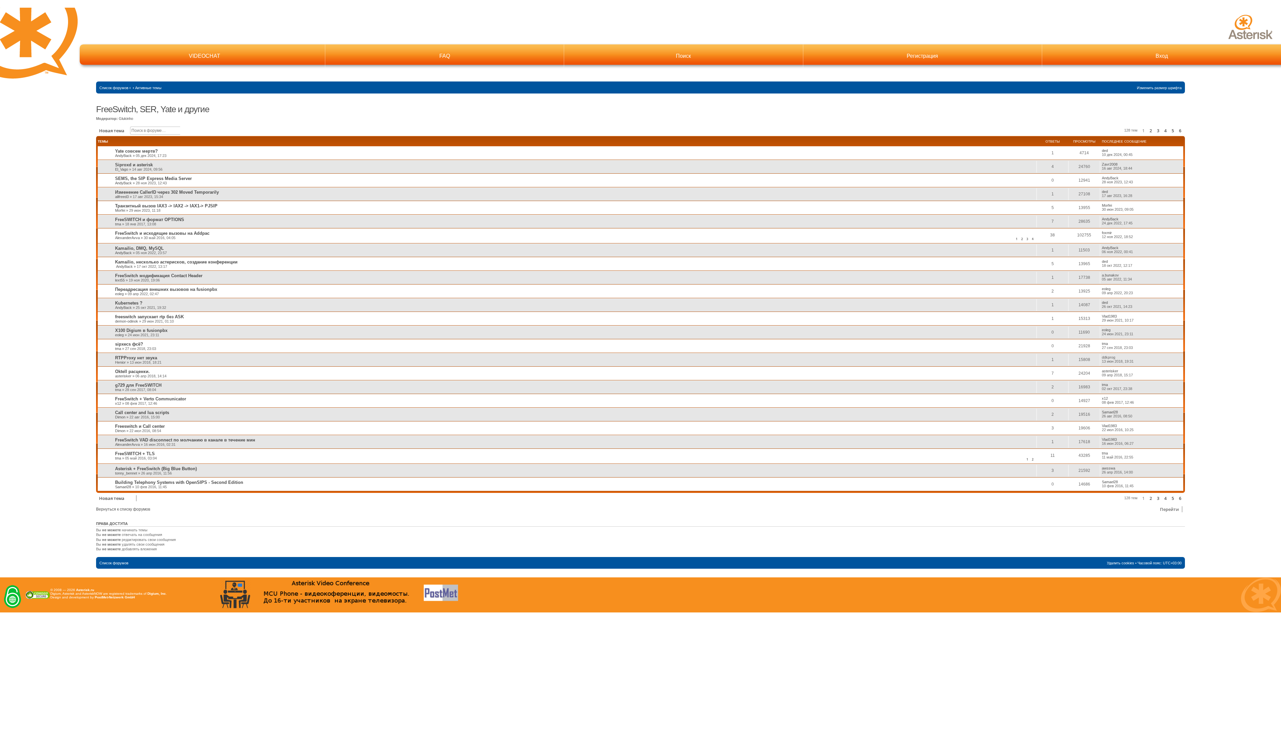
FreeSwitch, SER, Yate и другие (152, 109)
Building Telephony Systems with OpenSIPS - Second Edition (179, 482)
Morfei (120, 210)
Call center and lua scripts (142, 412)
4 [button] (1165, 131)
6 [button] (1180, 131)
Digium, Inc (156, 593)
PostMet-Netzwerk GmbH (115, 597)
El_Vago (121, 169)
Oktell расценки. (132, 371)
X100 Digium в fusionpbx (141, 330)
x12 (118, 403)
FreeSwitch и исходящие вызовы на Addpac (162, 233)
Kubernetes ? (128, 303)
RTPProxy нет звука (136, 357)
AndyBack (123, 156)
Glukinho (126, 119)
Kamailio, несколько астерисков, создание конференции (176, 261)
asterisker (123, 376)
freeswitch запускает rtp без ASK (149, 316)
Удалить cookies (1120, 563)
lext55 (120, 280)
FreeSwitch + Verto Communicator (150, 398)
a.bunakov (1110, 275)
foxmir (1107, 233)
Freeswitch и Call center (140, 426)
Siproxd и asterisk (134, 164)
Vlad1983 (1109, 316)
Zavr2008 (1110, 164)
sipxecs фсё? (129, 344)
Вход (1162, 56)
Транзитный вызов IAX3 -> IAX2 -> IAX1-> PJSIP (166, 205)
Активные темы (148, 88)
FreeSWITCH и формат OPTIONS (149, 219)
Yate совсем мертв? (136, 151)
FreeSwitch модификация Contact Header (158, 275)
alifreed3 (122, 197)
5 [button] (1173, 131)
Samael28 (1110, 412)
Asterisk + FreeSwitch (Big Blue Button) (156, 468)
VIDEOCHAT (204, 56)
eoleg (119, 294)
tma (118, 224)
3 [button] (1158, 131)
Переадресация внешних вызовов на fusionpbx (166, 289)
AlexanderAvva (127, 238)
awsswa (1108, 468)
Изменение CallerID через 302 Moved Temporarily (167, 192)
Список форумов (113, 88)
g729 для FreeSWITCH (138, 385)
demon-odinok (126, 321)
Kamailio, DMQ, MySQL (139, 248)
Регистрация (922, 56)
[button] (1184, 131)
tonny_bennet (126, 473)
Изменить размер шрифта (1159, 88)
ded (1105, 151)
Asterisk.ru (85, 590)
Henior (120, 362)
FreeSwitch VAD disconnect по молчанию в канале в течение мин (185, 439)
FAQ (444, 56)
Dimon (120, 417)
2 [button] (1151, 131)
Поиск (683, 56)
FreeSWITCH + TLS (135, 453)
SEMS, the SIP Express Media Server (153, 178)
